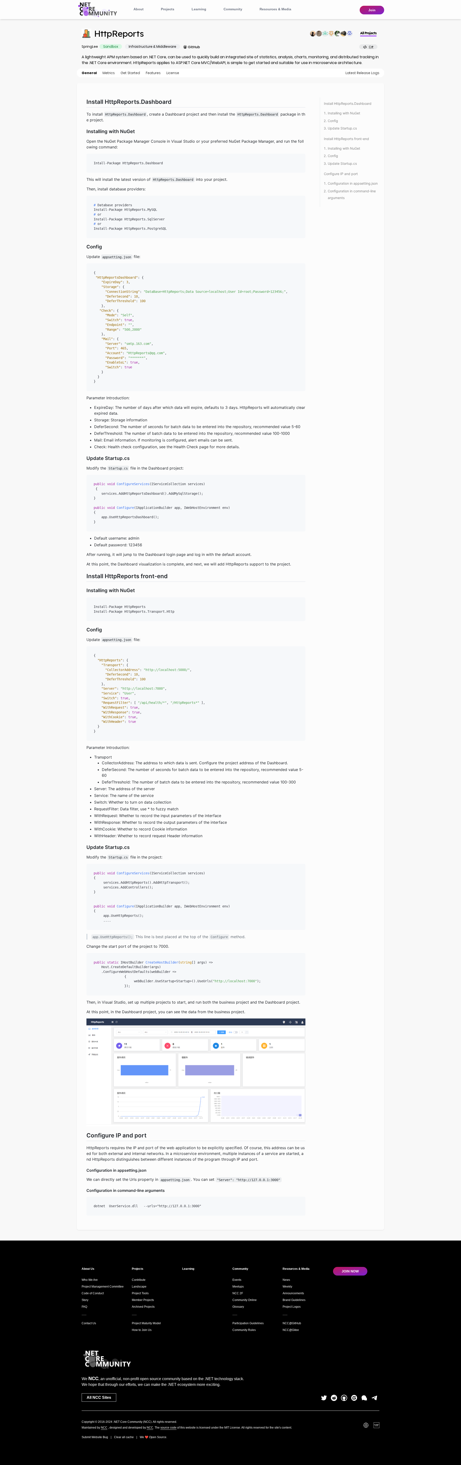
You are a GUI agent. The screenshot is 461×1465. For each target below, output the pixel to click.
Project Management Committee (103, 1286)
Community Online (244, 1300)
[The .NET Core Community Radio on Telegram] (374, 1398)
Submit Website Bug (95, 1437)
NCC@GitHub (292, 1323)
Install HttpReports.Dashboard (347, 103)
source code (168, 1427)
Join (372, 10)
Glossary (238, 1306)
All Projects (368, 33)
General (89, 73)
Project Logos (292, 1306)
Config (333, 120)
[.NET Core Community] (98, 9)
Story (85, 1300)
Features (153, 73)
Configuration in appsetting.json (353, 183)
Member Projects (143, 1300)
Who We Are (90, 1280)
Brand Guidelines (294, 1300)
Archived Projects (143, 1306)
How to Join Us (142, 1330)
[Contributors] (331, 33)
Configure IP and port (341, 174)
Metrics (109, 73)
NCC (104, 1427)
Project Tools (140, 1293)
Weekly (287, 1286)
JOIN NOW (350, 1271)
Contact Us (89, 1323)
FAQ (84, 1306)
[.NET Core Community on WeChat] (364, 1398)
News (286, 1280)
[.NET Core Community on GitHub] (344, 1398)
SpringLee (90, 46)
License (172, 73)
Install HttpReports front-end (346, 138)
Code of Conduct (93, 1293)
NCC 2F (237, 1293)
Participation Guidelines (248, 1323)
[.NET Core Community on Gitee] (354, 1398)
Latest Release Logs (362, 73)
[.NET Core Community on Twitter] (324, 1398)
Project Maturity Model (146, 1323)
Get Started (130, 73)
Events (236, 1280)
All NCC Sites (99, 1397)
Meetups (238, 1286)
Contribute (139, 1280)
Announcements (293, 1293)
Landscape (139, 1286)
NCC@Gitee (291, 1330)
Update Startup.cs (342, 128)
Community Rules (244, 1330)
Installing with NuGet (344, 113)
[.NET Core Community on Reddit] (334, 1398)
